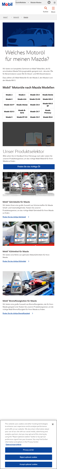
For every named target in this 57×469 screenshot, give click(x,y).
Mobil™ (5, 17)
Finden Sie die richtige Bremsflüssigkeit (16, 313)
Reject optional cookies (28, 457)
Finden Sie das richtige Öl (28, 166)
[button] (53, 9)
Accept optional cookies (29, 464)
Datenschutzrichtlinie (13, 444)
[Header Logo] (7, 3)
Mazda (26, 17)
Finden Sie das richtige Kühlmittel (14, 261)
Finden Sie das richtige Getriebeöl (14, 217)
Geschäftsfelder (20, 2)
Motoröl (16, 17)
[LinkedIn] (49, 3)
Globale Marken (35, 2)
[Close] (53, 424)
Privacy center (28, 450)
